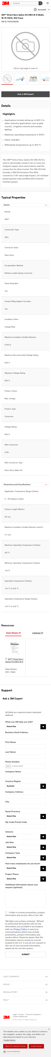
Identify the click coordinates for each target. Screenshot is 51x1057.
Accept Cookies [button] (36, 1046)
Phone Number (12, 762)
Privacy (21, 1014)
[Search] (40, 3)
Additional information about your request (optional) (21, 886)
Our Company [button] (11, 977)
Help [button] (6, 1000)
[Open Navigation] (47, 3)
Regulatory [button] (10, 992)
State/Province (12, 812)
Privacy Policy (20, 929)
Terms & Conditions (33, 1014)
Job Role (9, 843)
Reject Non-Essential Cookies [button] (15, 1046)
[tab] (13, 633)
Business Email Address (16, 732)
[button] (11, 1052)
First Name (10, 742)
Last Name (10, 752)
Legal (15, 1014)
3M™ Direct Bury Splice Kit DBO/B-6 (14, 660)
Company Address (14, 792)
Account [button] (42, 10)
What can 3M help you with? (19, 722)
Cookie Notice (9, 1040)
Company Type (12, 853)
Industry (9, 832)
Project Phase (12, 874)
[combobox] (8, 766)
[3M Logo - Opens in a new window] (5, 3)
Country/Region (13, 781)
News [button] (6, 985)
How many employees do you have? (22, 864)
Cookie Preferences (20, 1016)
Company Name (13, 772)
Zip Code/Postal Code (16, 822)
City (7, 802)
